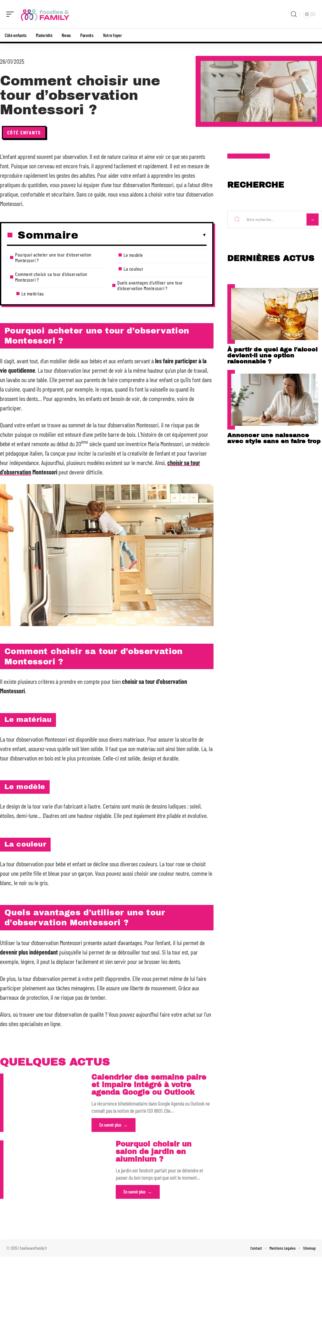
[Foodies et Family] (45, 14)
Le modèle (133, 255)
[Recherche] (293, 14)
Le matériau (32, 293)
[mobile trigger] (11, 14)
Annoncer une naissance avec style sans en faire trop (274, 438)
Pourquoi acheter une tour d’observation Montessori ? (53, 257)
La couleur (133, 269)
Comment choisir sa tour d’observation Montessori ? (51, 277)
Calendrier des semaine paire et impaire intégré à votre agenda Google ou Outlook (149, 1084)
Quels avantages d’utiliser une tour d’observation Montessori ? (150, 285)
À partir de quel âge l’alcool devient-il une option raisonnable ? (272, 355)
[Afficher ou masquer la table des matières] (142, 235)
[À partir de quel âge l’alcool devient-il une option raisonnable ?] (274, 314)
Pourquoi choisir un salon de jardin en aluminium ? (154, 1151)
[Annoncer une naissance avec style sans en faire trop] (274, 400)
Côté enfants (24, 132)
